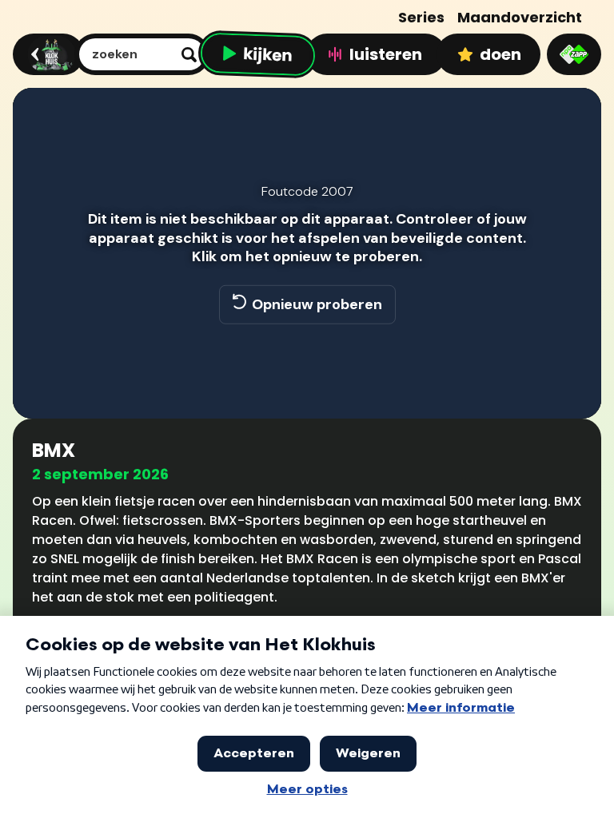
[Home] (46, 54)
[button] (41, 383)
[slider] (305, 349)
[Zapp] (574, 54)
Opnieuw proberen (317, 304)
